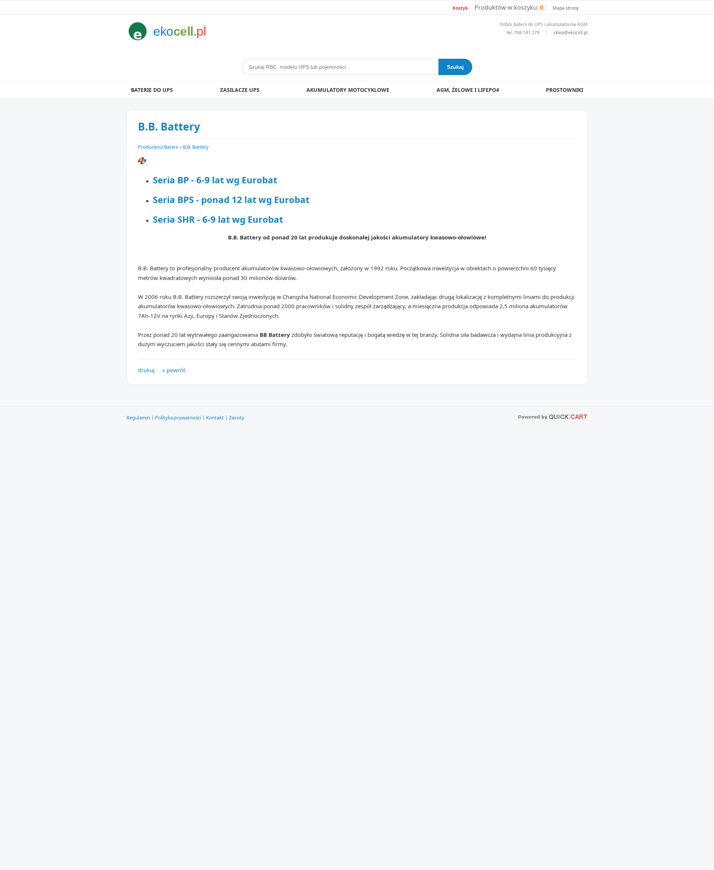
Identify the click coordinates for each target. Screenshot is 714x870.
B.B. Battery (196, 147)
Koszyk (460, 8)
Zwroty (236, 417)
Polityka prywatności (178, 417)
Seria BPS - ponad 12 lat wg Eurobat (231, 199)
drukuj (146, 370)
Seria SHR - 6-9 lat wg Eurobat (218, 219)
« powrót (173, 370)
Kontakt (215, 417)
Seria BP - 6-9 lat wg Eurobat (215, 180)
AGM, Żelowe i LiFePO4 (468, 89)
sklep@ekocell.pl (570, 32)
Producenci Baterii (158, 147)
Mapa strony (566, 8)
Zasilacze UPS (240, 89)
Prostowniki (564, 89)
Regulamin (138, 417)
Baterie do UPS (152, 89)
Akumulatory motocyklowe (347, 89)
